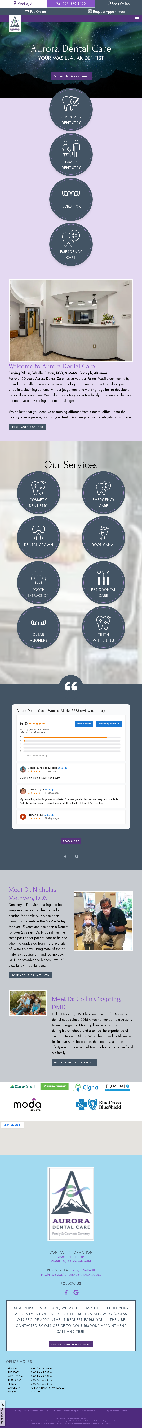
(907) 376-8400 (73, 3)
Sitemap (124, 1410)
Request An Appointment (71, 76)
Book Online (121, 3)
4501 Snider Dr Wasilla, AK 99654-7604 (71, 1259)
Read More (71, 841)
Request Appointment (109, 11)
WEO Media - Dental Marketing (64, 1410)
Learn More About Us (27, 427)
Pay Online (38, 11)
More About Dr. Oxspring (74, 1062)
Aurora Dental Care (40, 1410)
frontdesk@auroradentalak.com (71, 1275)
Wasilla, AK (26, 3)
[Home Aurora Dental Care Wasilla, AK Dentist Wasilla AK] (15, 22)
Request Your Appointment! (71, 1344)
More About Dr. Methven (30, 975)
